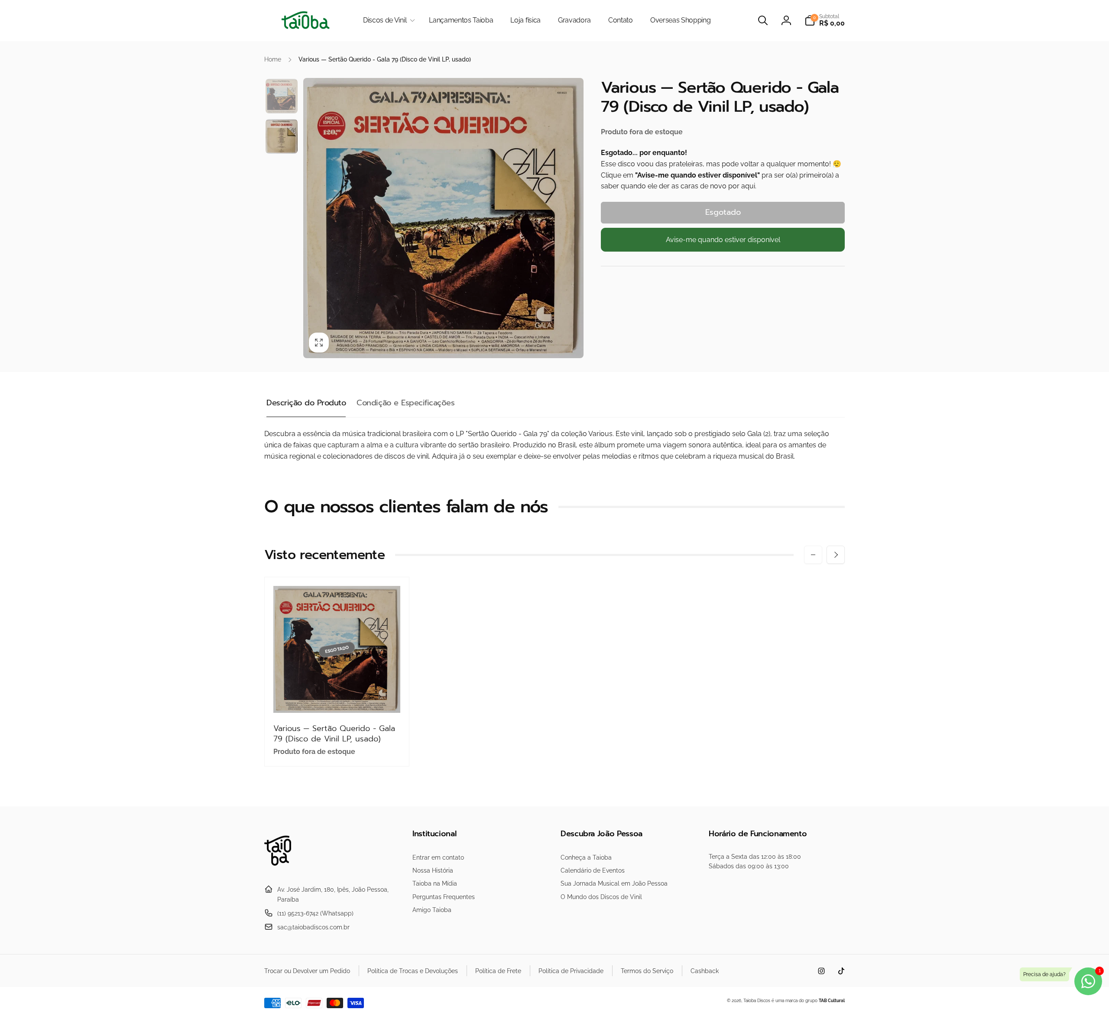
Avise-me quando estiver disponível (723, 240)
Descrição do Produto (306, 403)
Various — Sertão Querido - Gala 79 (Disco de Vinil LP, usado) (334, 734)
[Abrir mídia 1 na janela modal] (443, 218)
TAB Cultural (832, 1000)
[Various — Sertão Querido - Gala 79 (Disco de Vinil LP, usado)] (337, 696)
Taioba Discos (756, 1000)
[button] (387, 20)
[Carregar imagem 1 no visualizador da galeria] (282, 96)
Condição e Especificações (405, 403)
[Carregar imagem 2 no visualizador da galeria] (282, 136)
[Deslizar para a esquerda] (813, 555)
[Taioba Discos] (282, 868)
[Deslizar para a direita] (836, 555)
